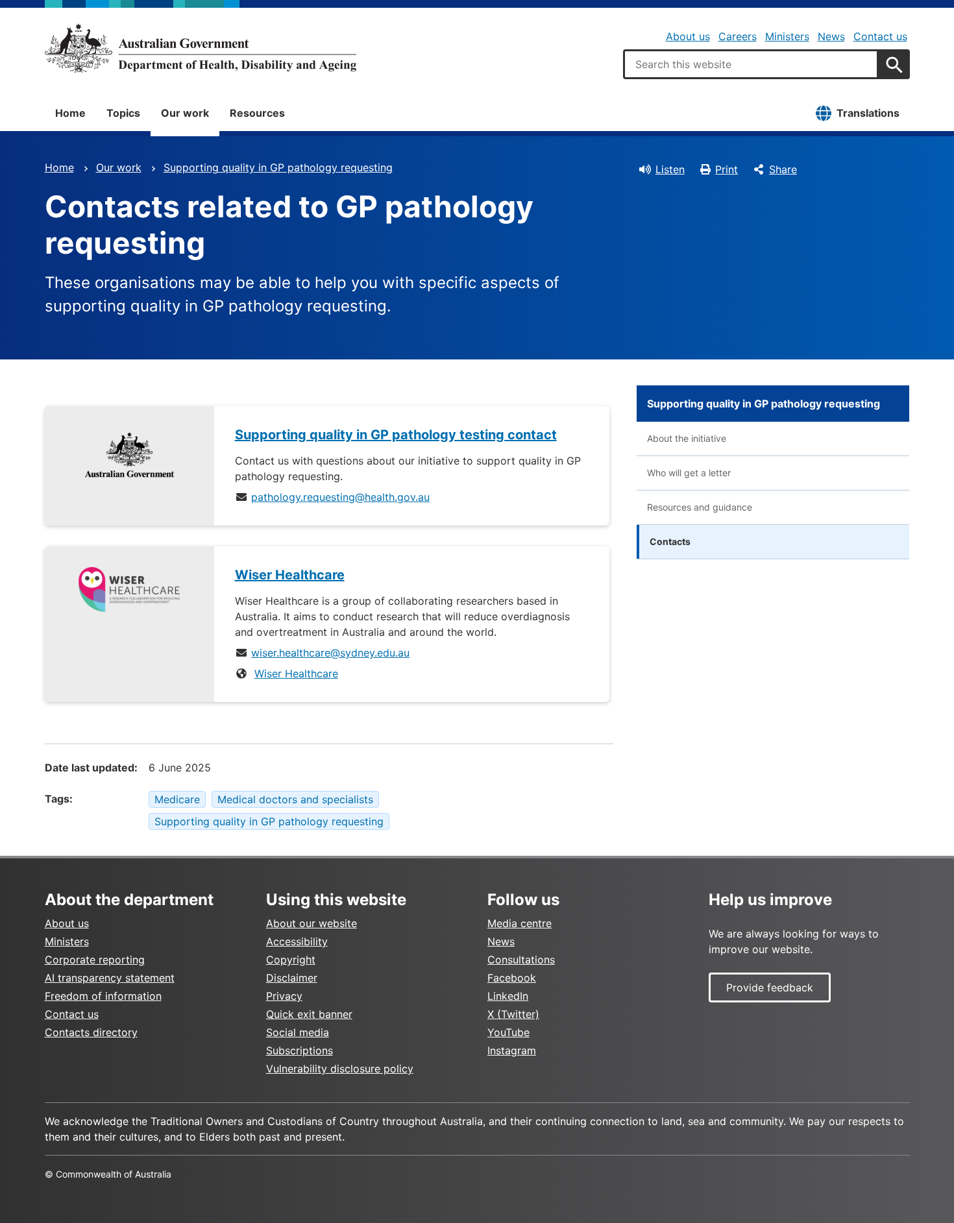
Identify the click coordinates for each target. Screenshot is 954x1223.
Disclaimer (291, 977)
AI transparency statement (110, 977)
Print (726, 169)
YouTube (508, 1032)
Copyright (290, 959)
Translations (868, 112)
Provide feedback (769, 987)
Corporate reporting (95, 959)
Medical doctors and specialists (295, 799)
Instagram (511, 1050)
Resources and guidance (699, 507)
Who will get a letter (689, 472)
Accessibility (297, 941)
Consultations (521, 959)
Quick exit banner (309, 1014)
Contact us (880, 36)
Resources (257, 112)
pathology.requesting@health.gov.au (340, 496)
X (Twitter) (513, 1014)
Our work (185, 112)
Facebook (511, 977)
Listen (670, 169)
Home (70, 112)
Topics (123, 112)
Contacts (670, 541)
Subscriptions (299, 1050)
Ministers (787, 36)
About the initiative (686, 438)
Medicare (177, 799)
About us (688, 36)
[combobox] (751, 64)
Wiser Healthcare (296, 673)
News (831, 36)
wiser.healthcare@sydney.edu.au (330, 652)
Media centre (519, 923)
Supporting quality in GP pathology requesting (278, 167)
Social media (297, 1032)
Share (783, 169)
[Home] (200, 48)
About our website (311, 923)
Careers (737, 36)
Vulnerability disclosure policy (339, 1068)
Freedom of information (103, 995)
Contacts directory (91, 1032)
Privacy (284, 995)
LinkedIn (507, 995)
